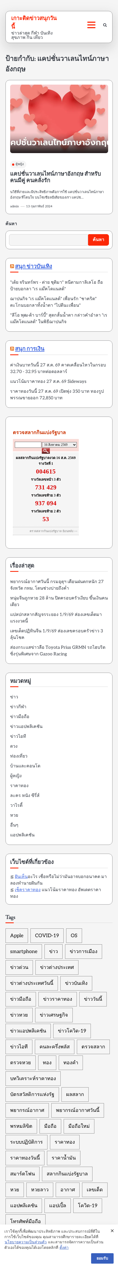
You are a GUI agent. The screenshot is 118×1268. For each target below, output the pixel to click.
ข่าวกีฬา (18, 707)
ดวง (14, 746)
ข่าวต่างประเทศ (57, 967)
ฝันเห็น (21, 876)
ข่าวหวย (19, 1015)
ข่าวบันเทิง (76, 983)
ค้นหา (11, 223)
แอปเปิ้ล (57, 1206)
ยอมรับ (102, 1258)
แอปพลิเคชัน (22, 835)
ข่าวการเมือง (83, 951)
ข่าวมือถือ (19, 716)
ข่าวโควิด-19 (72, 1031)
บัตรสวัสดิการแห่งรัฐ (32, 1094)
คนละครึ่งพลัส (55, 1047)
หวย (14, 815)
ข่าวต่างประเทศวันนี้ (31, 983)
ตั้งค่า (64, 1247)
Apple (16, 936)
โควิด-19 (87, 1206)
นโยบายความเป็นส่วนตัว (26, 1242)
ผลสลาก (75, 1094)
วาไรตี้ (16, 805)
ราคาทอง (19, 785)
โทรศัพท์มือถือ (25, 1221)
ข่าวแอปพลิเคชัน (26, 726)
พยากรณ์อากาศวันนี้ (77, 1110)
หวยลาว (40, 1190)
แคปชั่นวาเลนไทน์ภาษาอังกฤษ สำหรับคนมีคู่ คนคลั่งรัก (55, 177)
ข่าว (14, 697)
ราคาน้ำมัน (64, 1158)
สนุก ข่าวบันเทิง (33, 266)
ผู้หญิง (20, 164)
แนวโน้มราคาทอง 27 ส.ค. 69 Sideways (48, 381)
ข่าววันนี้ (93, 999)
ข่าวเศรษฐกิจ (54, 1015)
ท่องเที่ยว (18, 756)
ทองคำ (70, 1063)
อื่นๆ (14, 825)
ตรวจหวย (20, 1063)
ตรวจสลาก (93, 1047)
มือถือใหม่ (79, 1126)
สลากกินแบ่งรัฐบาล (67, 1174)
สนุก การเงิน (29, 349)
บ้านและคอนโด (25, 766)
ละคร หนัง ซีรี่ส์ (25, 795)
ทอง (47, 1063)
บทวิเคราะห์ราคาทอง (33, 1078)
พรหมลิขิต (21, 1126)
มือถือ (50, 1126)
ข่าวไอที (18, 736)
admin (14, 206)
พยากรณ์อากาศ (27, 1110)
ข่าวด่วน (19, 967)
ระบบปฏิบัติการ (26, 1142)
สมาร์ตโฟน (22, 1174)
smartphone (23, 951)
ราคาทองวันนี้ (25, 1158)
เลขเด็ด (95, 1190)
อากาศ (67, 1190)
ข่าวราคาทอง (57, 999)
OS (74, 936)
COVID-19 (47, 936)
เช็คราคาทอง (28, 890)
